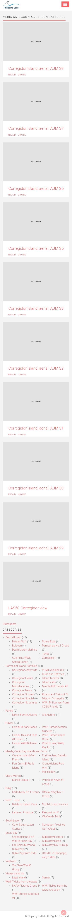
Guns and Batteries (53, 674)
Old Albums (49, 714)
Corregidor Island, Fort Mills (21, 665)
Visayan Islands (15, 873)
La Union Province (22, 812)
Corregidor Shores (23, 694)
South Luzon (13, 820)
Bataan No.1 (19, 641)
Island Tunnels (50, 678)
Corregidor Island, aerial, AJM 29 (36, 548)
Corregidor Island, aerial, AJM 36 (36, 188)
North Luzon (13, 800)
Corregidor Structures (24, 702)
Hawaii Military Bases (24, 726)
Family (9, 710)
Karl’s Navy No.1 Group (25, 792)
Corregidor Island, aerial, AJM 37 (36, 128)
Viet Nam (11, 861)
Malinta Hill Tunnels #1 (55, 686)
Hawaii (9, 722)
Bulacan (17, 645)
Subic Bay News (51, 840)
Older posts (9, 623)
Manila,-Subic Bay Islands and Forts (26, 751)
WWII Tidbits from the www (21, 881)
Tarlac (45, 653)
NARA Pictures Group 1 (25, 885)
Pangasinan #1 (51, 812)
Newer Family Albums (24, 714)
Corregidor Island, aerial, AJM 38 (36, 68)
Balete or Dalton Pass (24, 804)
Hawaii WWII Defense (24, 743)
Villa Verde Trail (51, 816)
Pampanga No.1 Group (55, 645)
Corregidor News (22, 690)
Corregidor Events (22, 678)
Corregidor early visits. (25, 670)
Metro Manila (13, 775)
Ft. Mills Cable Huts (53, 670)
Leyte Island (19, 877)
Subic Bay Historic (53, 836)
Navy (8, 788)
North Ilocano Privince (55, 804)
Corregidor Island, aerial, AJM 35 (36, 248)
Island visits (49, 682)
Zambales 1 (49, 657)
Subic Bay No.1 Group (55, 844)
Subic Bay (11, 832)
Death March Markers (24, 649)
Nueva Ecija (49, 641)
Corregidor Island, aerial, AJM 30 (36, 488)
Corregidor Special (23, 698)
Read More (17, 74)
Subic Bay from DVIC (24, 853)
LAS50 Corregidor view (27, 608)
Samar (46, 877)
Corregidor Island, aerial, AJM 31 (36, 428)
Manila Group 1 (21, 779)
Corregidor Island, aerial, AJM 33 (36, 308)
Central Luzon (13, 637)
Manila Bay (48, 771)
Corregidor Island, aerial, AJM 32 (36, 368)
